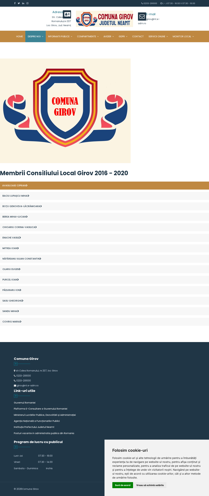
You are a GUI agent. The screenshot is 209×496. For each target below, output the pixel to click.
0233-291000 (150, 3)
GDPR (122, 36)
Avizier (107, 36)
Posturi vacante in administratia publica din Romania (44, 433)
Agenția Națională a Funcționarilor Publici (37, 421)
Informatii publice (59, 36)
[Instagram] (27, 3)
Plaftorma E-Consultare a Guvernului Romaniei (40, 408)
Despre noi (34, 36)
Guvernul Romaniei (24, 402)
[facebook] (15, 3)
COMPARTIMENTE (86, 36)
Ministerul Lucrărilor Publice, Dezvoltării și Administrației (45, 415)
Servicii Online (157, 36)
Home (19, 36)
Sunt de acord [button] (122, 485)
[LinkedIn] (23, 3)
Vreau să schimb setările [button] (150, 485)
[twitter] (19, 3)
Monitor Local (182, 36)
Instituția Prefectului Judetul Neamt (34, 427)
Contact (138, 36)
